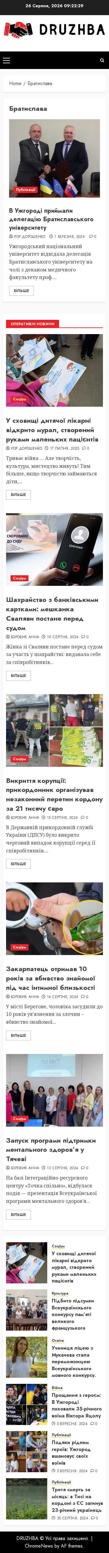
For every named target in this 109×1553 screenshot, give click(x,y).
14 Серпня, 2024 (62, 997)
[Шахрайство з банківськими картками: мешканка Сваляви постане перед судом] (54, 549)
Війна (57, 1387)
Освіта (58, 1340)
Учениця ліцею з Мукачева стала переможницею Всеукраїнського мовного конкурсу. (74, 1362)
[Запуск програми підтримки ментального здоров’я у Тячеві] (54, 1090)
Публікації (25, 189)
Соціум (19, 399)
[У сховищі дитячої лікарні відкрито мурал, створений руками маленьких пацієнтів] (54, 370)
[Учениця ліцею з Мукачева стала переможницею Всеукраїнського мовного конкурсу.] (26, 1357)
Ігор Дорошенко (29, 237)
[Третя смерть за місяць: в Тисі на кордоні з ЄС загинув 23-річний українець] (26, 1498)
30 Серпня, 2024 (72, 1518)
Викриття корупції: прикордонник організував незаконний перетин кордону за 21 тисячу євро (54, 794)
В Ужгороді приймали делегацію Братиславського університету (51, 219)
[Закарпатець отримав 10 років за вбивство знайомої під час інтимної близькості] (54, 918)
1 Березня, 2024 (69, 237)
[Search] (102, 60)
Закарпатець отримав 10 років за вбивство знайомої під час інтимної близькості (50, 978)
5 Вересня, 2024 (72, 1424)
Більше (21, 291)
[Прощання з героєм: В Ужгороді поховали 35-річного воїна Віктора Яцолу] (26, 1404)
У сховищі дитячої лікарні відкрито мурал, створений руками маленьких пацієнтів (52, 429)
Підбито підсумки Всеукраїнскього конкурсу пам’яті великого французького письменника (73, 1317)
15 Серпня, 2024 (62, 818)
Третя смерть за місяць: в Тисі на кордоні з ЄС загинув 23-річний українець (77, 1499)
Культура (60, 1293)
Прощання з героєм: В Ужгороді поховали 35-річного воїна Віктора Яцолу (77, 1405)
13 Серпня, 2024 (62, 1168)
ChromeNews (39, 1545)
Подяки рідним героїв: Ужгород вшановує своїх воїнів (71, 1452)
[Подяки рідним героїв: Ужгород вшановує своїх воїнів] (26, 1451)
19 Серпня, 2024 (62, 637)
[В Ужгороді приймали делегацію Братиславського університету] (54, 158)
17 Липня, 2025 (64, 448)
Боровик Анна (25, 637)
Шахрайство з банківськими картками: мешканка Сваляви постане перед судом (52, 613)
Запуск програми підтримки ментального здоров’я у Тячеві (51, 1149)
